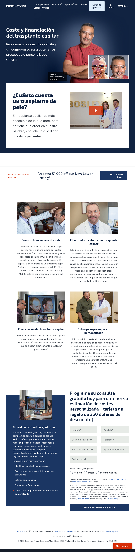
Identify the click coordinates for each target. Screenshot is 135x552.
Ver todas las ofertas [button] (116, 175)
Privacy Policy (112, 499)
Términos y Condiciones (65, 531)
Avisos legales (112, 531)
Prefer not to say (108, 472)
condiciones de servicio (81, 482)
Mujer (91, 472)
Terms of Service (83, 499)
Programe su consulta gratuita (99, 507)
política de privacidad (119, 479)
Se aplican (21, 531)
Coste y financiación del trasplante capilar (32, 33)
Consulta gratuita (96, 6)
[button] (123, 6)
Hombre (78, 472)
